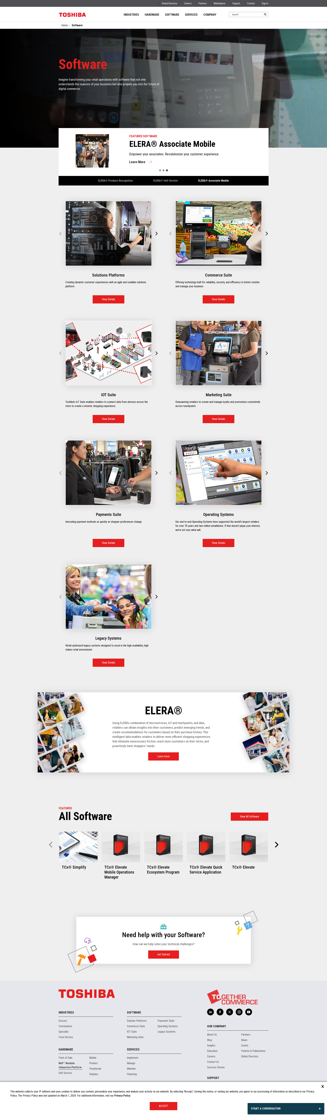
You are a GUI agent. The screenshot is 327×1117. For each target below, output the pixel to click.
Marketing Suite (135, 1037)
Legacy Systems (166, 1031)
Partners (203, 3)
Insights (211, 1045)
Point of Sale (65, 1057)
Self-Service (65, 1073)
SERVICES (191, 14)
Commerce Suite (136, 1026)
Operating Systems (168, 1026)
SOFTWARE (172, 14)
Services (133, 1049)
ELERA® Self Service (165, 180)
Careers (188, 3)
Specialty (63, 1031)
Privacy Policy (122, 1095)
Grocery (63, 1020)
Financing (132, 1074)
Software (134, 1012)
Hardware (66, 1049)
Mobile (92, 1057)
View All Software (249, 816)
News (244, 1040)
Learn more (163, 756)
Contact (251, 3)
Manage (131, 1063)
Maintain (131, 1068)
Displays (93, 1074)
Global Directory (169, 3)
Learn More (152, 163)
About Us (212, 1034)
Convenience (65, 1026)
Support (236, 3)
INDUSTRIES (131, 14)
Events (244, 1045)
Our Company (216, 1026)
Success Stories (216, 1067)
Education (212, 1051)
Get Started (163, 954)
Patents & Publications (253, 1051)
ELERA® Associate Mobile (213, 180)
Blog (209, 1040)
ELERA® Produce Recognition (115, 180)
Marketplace (219, 3)
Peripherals (95, 1068)
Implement (132, 1057)
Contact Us (213, 1061)
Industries (66, 1012)
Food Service (66, 1037)
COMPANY (209, 14)
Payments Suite (166, 1020)
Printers (93, 1063)
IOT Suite (132, 1031)
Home (64, 25)
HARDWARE (152, 14)
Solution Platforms (137, 1020)
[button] (160, 170)
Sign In (265, 3)
